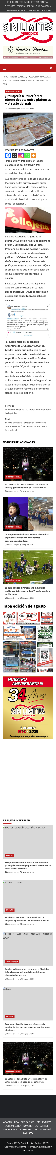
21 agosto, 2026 (28, 598)
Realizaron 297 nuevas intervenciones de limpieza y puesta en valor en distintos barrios (27, 919)
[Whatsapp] (27, 155)
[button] (6, 67)
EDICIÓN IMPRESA (25, 6)
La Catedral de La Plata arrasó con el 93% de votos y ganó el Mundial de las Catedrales (26, 486)
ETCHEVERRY (43, 1122)
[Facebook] (8, 155)
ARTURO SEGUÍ (12, 962)
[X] (14, 155)
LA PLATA (9, 910)
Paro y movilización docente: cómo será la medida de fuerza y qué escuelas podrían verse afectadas (27, 1027)
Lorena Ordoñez (13, 491)
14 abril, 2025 (28, 109)
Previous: (28, 409)
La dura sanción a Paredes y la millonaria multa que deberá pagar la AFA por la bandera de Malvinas (27, 591)
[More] (33, 155)
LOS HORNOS (10, 1129)
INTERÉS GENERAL (40, 2)
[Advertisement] (28, 787)
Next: (26, 425)
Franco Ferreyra (13, 109)
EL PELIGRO (26, 1129)
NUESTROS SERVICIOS (17, 10)
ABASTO (9, 855)
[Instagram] (21, 155)
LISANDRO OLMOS (24, 1122)
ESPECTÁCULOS (22, 2)
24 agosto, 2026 (28, 491)
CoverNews (43, 1146)
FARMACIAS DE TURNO (40, 10)
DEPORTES (10, 6)
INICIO (10, 2)
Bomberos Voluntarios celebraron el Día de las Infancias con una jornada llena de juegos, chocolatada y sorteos (27, 972)
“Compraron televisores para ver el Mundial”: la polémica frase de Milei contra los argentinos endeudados (27, 538)
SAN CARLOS (41, 1125)
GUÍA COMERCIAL (44, 6)
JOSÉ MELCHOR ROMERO (19, 1125)
